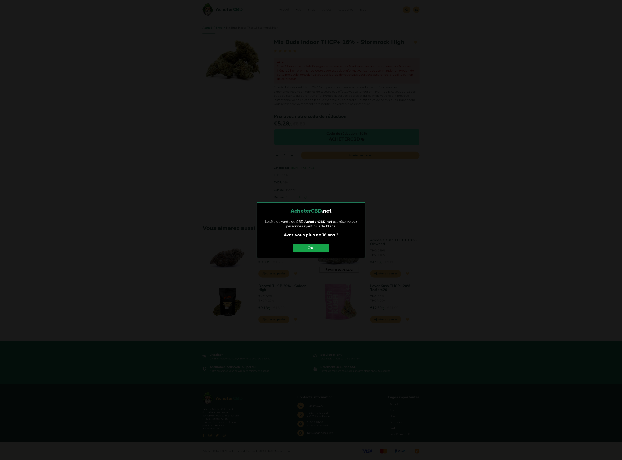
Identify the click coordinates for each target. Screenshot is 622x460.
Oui (311, 247)
